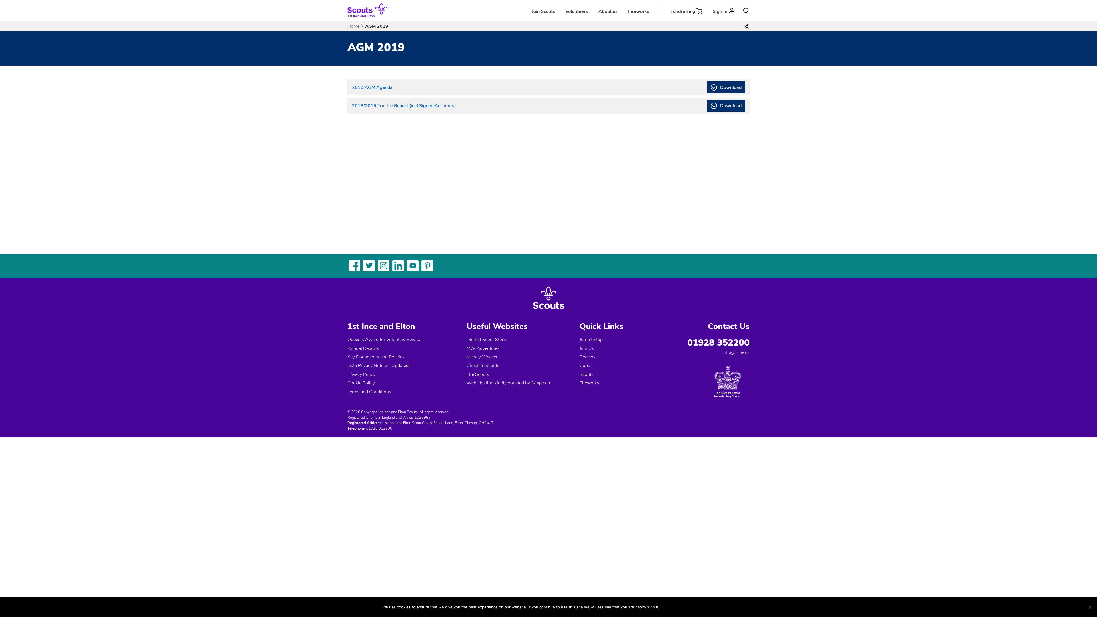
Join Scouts (543, 11)
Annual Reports (363, 348)
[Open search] (746, 10)
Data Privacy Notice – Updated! (378, 365)
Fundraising (682, 11)
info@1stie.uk (736, 352)
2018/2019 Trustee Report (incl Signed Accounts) (404, 106)
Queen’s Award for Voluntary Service (384, 339)
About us (608, 11)
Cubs (585, 365)
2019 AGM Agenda (372, 87)
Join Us (587, 348)
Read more (697, 606)
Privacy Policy (361, 374)
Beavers (588, 357)
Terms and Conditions (369, 392)
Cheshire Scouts (483, 365)
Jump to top (591, 339)
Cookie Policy (361, 383)
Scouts (587, 374)
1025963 (423, 417)
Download (731, 87)
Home (353, 26)
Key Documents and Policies (376, 357)
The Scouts (478, 374)
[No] (1090, 607)
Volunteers (576, 11)
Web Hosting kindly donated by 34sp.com (509, 383)
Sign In (720, 11)
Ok (669, 606)
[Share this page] (746, 26)
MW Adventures (483, 348)
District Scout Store (486, 339)
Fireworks (638, 11)
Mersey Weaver (482, 357)
